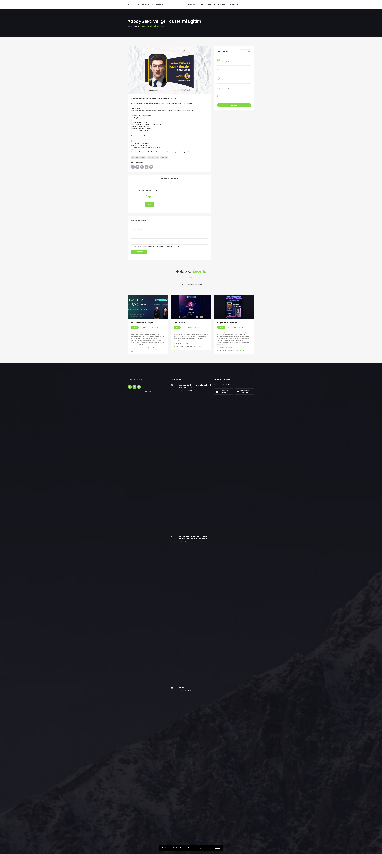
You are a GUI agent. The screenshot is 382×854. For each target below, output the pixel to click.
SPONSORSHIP (234, 4)
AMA (177, 327)
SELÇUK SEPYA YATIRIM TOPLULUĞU (186, 346)
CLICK (149, 204)
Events (200, 4)
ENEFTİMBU (153, 348)
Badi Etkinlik (225, 89)
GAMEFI (181, 688)
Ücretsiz (150, 157)
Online (143, 157)
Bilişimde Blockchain (227, 322)
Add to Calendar (234, 105)
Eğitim (224, 98)
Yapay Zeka (164, 157)
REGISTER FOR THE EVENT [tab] (169, 179)
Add (249, 4)
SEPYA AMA (179, 322)
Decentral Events (220, 4)
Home (130, 26)
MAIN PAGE (191, 4)
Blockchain (135, 157)
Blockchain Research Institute (229, 350)
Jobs (209, 4)
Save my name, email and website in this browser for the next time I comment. (157, 246)
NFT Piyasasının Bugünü (142, 322)
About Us (148, 391)
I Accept (217, 848)
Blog (243, 4)
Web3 (157, 157)
